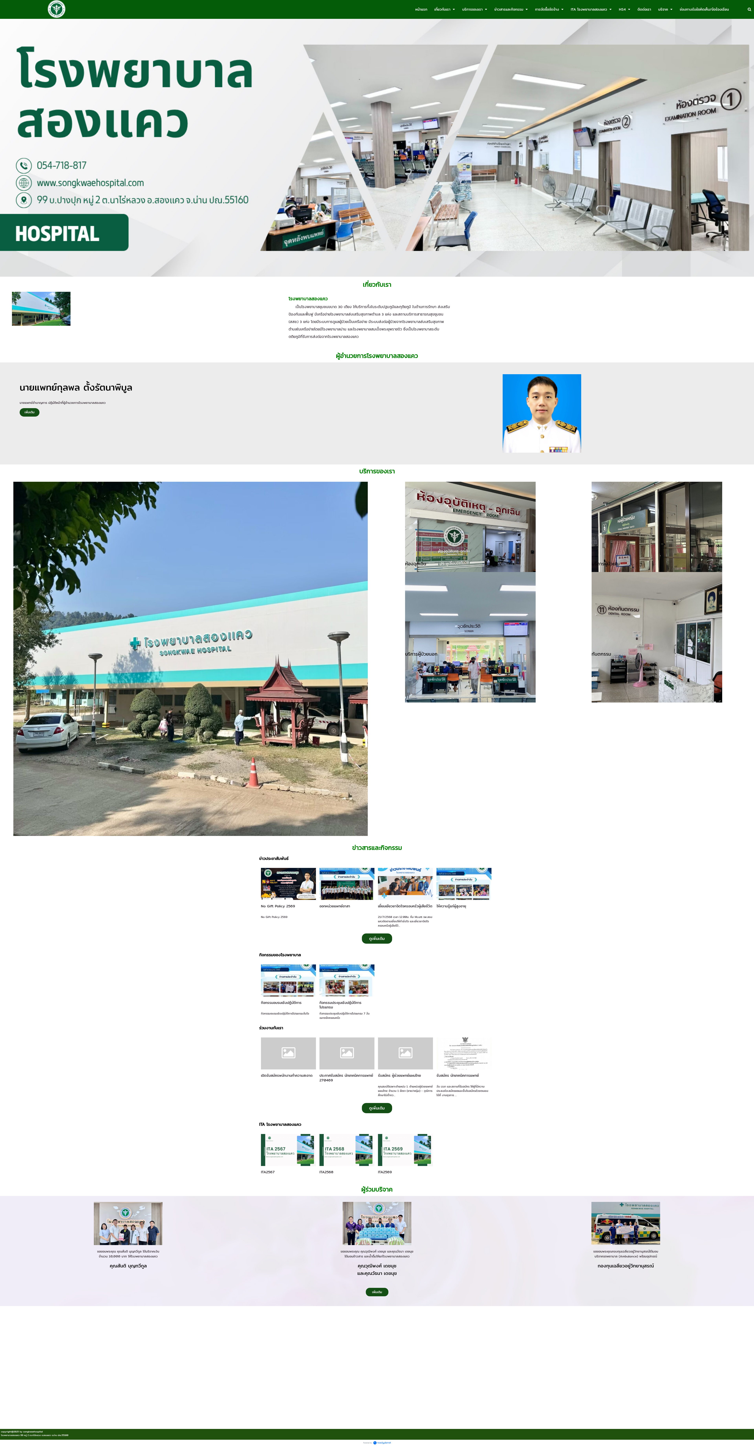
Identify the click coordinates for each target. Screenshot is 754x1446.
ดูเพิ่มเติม (377, 938)
